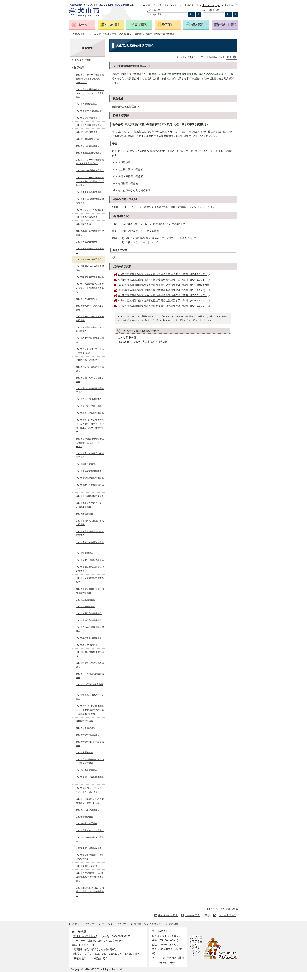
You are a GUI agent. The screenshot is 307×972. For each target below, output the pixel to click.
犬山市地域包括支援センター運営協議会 (90, 329)
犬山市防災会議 (83, 224)
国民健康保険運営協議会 (87, 360)
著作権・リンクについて (147, 924)
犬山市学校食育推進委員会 (89, 638)
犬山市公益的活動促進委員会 (90, 170)
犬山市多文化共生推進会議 (89, 192)
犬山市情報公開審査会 (86, 118)
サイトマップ (231, 5)
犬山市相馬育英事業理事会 (89, 613)
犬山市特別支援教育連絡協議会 (90, 654)
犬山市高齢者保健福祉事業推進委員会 (90, 318)
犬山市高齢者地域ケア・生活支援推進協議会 (90, 351)
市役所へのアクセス (84, 936)
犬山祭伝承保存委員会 (86, 823)
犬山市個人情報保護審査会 (89, 125)
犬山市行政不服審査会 (86, 132)
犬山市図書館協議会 (85, 728)
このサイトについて (83, 924)
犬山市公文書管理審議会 (87, 146)
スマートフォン (227, 915)
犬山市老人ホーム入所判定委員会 (90, 308)
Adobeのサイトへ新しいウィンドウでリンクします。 (188, 320)
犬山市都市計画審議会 (86, 464)
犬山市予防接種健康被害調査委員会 (90, 390)
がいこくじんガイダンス (185, 5)
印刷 (229, 57)
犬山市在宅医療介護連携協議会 (90, 340)
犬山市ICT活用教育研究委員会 (89, 686)
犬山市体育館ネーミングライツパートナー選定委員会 (90, 790)
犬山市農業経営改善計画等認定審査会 (90, 569)
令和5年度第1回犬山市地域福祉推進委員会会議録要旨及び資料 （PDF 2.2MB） (162, 274)
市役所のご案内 (120, 34)
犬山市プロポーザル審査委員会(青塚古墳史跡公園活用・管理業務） (90, 79)
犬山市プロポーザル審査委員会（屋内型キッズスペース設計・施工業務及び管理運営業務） (90, 426)
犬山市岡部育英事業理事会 (89, 620)
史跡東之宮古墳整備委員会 (89, 848)
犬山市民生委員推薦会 (86, 241)
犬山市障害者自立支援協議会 (90, 277)
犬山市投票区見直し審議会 (89, 152)
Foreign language (211, 5)
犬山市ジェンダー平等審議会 (90, 210)
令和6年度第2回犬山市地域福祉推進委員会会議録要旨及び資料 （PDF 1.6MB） (162, 290)
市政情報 (104, 34)
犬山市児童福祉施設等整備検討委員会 (90, 455)
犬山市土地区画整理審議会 (89, 471)
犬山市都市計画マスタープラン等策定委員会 (90, 505)
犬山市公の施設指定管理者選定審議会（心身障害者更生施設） (90, 288)
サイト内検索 (153, 10)
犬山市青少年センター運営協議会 (90, 743)
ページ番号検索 (211, 10)
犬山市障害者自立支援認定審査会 (90, 268)
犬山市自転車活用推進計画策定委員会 (90, 522)
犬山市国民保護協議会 (86, 217)
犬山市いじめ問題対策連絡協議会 (90, 675)
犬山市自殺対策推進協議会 (89, 399)
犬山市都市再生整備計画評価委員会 (90, 487)
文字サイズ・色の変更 (157, 5)
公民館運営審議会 (84, 721)
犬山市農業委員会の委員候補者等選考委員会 (90, 591)
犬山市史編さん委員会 (86, 866)
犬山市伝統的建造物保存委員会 (90, 839)
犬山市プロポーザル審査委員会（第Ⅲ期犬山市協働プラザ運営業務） (90, 181)
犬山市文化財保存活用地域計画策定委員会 (90, 857)
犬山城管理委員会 (84, 816)
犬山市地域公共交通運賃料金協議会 (90, 233)
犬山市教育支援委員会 (86, 645)
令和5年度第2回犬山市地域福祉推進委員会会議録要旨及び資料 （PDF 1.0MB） (162, 279)
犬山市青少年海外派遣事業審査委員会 (90, 201)
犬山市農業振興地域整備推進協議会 (90, 580)
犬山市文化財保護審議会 (87, 809)
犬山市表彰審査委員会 (86, 104)
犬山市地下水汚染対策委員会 (90, 560)
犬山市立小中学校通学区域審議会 (90, 629)
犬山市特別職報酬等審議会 (89, 139)
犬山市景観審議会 (84, 513)
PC (214, 915)
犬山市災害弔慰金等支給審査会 (90, 250)
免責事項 (174, 924)
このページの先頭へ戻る (224, 909)
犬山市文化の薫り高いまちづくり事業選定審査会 (90, 761)
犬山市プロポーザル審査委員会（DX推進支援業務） (90, 161)
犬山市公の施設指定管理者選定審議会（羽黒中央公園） (90, 801)
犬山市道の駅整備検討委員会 (90, 496)
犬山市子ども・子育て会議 (89, 406)
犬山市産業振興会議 (85, 599)
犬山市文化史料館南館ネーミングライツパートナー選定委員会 (90, 93)
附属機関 (137, 34)
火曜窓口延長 (100, 958)
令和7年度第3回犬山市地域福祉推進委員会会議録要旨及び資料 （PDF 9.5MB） (162, 306)
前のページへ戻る (168, 915)
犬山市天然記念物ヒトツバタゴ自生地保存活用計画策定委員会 (90, 877)
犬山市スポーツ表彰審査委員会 (90, 779)
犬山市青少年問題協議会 (87, 735)
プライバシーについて (114, 924)
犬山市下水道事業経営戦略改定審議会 (90, 533)
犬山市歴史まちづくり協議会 (90, 830)
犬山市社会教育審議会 (86, 770)
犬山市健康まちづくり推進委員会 (90, 379)
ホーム (92, 34)
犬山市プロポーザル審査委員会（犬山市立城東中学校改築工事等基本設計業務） (90, 710)
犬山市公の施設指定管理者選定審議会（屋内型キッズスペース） (90, 443)
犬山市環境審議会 (84, 553)
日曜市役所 (80, 958)
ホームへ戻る (192, 915)
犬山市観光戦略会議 (85, 606)
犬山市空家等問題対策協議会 (90, 478)
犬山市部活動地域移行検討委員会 (90, 697)
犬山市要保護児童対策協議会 (90, 413)
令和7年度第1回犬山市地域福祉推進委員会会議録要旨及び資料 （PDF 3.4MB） (162, 295)
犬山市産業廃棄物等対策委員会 (90, 544)
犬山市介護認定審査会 (86, 299)
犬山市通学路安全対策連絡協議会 (90, 665)
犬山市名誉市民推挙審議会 (89, 111)
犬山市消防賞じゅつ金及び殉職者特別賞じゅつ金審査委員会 (90, 891)
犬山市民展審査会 (84, 752)
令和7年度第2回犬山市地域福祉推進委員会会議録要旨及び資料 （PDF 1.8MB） (162, 300)
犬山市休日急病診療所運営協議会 (90, 369)
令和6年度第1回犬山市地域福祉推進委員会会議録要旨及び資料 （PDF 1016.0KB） (164, 285)
